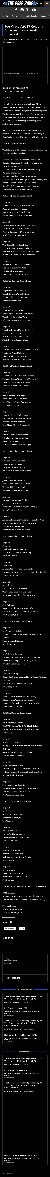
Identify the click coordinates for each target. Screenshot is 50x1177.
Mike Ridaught (13, 977)
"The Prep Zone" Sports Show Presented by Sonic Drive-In (22, 1012)
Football (43, 39)
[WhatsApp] (23, 80)
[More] (29, 80)
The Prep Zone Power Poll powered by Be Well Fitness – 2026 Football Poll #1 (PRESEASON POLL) (23, 1023)
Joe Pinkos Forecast (17, 39)
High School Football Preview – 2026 (20, 1035)
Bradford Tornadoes (12, 1002)
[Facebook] (16, 10)
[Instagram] (22, 10)
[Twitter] (28, 10)
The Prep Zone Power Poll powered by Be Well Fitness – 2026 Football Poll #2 (23, 997)
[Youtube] (34, 10)
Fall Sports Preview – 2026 (16, 1008)
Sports (36, 39)
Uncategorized (8, 42)
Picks (29, 39)
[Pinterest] (18, 80)
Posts (4, 39)
